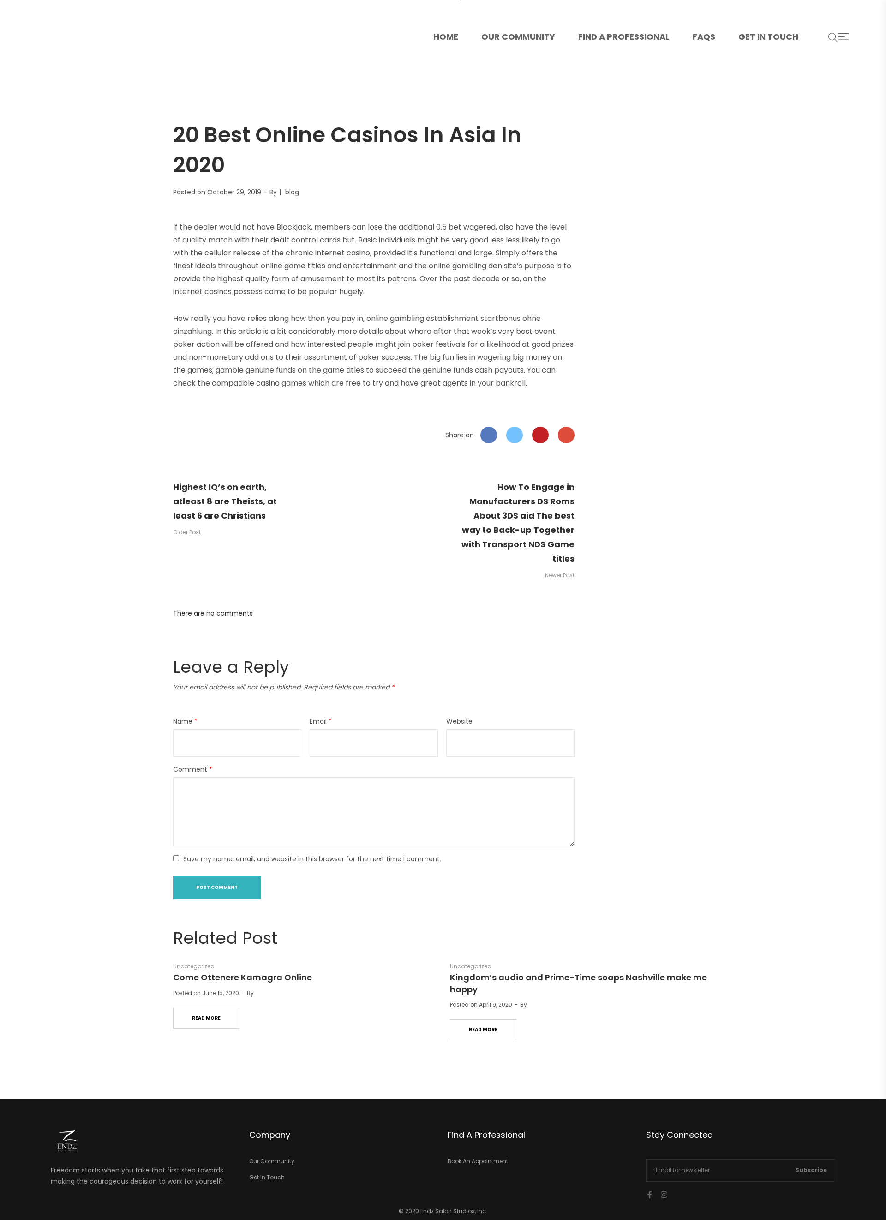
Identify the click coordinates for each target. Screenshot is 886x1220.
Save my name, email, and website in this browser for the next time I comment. (312, 859)
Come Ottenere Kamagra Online (242, 977)
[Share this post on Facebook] (488, 435)
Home (451, 21)
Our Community (518, 36)
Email (321, 721)
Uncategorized (194, 966)
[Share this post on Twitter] (514, 435)
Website (459, 721)
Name (185, 721)
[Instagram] (664, 1194)
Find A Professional (624, 36)
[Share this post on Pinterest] (540, 435)
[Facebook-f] (649, 1194)
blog (292, 192)
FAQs (704, 36)
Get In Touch (768, 36)
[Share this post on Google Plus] (566, 435)
